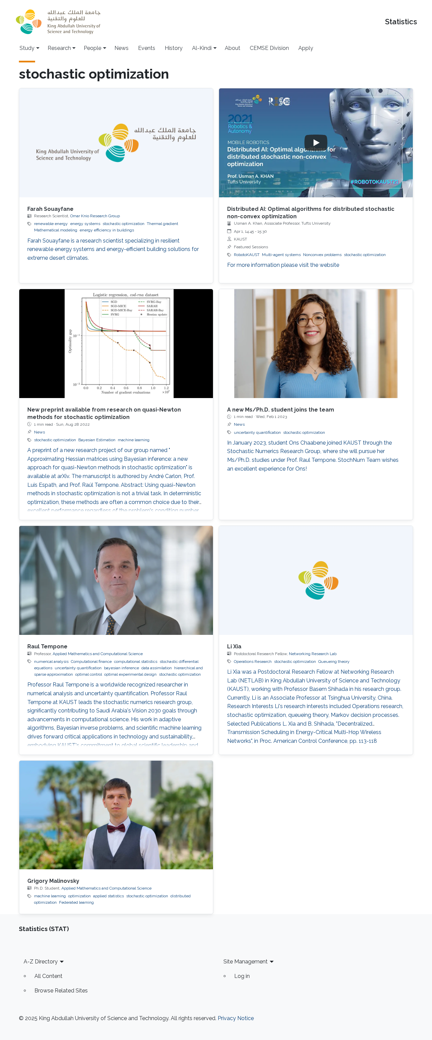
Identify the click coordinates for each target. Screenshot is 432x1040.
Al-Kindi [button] (202, 48)
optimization (79, 896)
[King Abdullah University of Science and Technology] (58, 21)
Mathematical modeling (55, 230)
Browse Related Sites (61, 990)
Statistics (401, 22)
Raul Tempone (47, 646)
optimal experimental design (130, 674)
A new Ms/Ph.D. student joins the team (280, 409)
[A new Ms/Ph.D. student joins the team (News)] (316, 343)
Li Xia (234, 646)
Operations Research (253, 661)
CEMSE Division (269, 48)
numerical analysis (51, 661)
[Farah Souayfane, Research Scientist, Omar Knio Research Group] (116, 142)
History (174, 48)
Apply (305, 48)
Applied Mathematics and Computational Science (98, 653)
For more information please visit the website (283, 265)
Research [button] (59, 48)
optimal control (88, 674)
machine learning (134, 440)
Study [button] (27, 48)
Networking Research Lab (312, 653)
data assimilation (156, 668)
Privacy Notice (236, 1018)
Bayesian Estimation (96, 440)
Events (146, 48)
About (232, 48)
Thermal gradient (162, 223)
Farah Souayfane (50, 209)
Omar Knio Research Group (95, 216)
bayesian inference (121, 668)
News (121, 48)
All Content (48, 976)
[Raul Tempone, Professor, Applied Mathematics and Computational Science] (116, 580)
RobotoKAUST (247, 254)
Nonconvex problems (322, 254)
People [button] (92, 48)
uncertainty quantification (257, 432)
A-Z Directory (41, 961)
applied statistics (108, 896)
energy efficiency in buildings (107, 230)
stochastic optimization (123, 223)
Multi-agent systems (281, 254)
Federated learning (76, 902)
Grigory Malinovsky (53, 881)
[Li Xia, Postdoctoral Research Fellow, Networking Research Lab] (316, 580)
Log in (242, 976)
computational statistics (135, 661)
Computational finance (91, 661)
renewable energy (51, 223)
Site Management (245, 961)
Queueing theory (334, 661)
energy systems (85, 223)
